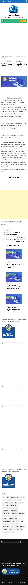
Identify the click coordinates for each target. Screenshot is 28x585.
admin (3, 224)
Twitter (17, 582)
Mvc (12, 526)
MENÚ (22, 21)
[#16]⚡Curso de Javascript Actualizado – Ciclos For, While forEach (13, 265)
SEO (18, 529)
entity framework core (17, 516)
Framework (11, 518)
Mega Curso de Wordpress (13, 524)
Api (14, 500)
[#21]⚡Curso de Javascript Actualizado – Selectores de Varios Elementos (13, 288)
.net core (13, 497)
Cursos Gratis (4, 221)
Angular (10, 500)
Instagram (24, 582)
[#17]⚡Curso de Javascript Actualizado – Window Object (13, 309)
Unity (22, 529)
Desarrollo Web (12, 221)
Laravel (4, 524)
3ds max (22, 497)
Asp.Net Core (5, 502)
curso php (15, 508)
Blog (16, 502)
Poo (14, 529)
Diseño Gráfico (14, 513)
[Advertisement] (14, 38)
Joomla (21, 521)
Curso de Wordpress (7, 508)
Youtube (3, 582)
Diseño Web (21, 513)
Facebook (10, 582)
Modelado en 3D (6, 526)
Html (16, 518)
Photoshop (5, 529)
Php (10, 529)
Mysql (17, 526)
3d (17, 497)
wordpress (12, 532)
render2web (14, 15)
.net (3, 497)
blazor (11, 502)
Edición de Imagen (6, 516)
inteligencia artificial (7, 521)
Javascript (9, 61)
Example (4, 518)
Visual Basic (5, 532)
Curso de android (14, 505)
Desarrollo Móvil (14, 510)
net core (22, 526)
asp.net (19, 500)
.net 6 (8, 497)
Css (7, 505)
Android (4, 500)
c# (3, 505)
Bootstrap (21, 502)
